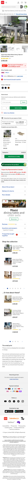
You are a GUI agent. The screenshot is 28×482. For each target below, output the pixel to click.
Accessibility (6, 426)
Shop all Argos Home (21, 14)
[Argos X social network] (14, 401)
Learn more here (14, 379)
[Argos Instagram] (22, 401)
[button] (22, 18)
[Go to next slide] (26, 30)
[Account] (18, 2)
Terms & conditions (14, 429)
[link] (14, 79)
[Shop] (6, 2)
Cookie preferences (19, 427)
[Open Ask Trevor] (25, 6)
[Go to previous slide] (2, 30)
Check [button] (23, 102)
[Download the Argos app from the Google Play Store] (19, 412)
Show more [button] (14, 219)
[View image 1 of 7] (4, 49)
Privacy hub (14, 426)
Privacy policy (21, 426)
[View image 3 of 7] (18, 49)
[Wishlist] (22, 2)
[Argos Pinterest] (18, 401)
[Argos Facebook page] (9, 401)
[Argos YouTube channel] (5, 401)
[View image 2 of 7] (11, 49)
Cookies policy (8, 427)
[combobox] (10, 6)
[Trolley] (25, 2)
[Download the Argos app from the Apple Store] (9, 412)
